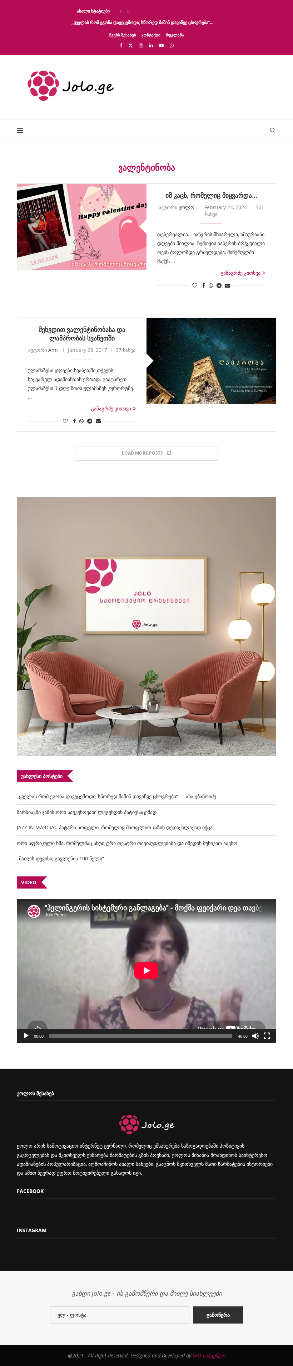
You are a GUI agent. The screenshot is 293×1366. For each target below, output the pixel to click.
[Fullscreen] (266, 1035)
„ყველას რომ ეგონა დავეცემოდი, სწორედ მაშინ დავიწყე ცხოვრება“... (142, 22)
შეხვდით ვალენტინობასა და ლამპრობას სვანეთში (82, 333)
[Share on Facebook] (203, 285)
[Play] (26, 1035)
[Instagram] (141, 45)
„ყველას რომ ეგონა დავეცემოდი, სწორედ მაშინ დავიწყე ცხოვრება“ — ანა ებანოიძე (116, 796)
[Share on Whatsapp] (211, 285)
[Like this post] (194, 285)
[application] (146, 971)
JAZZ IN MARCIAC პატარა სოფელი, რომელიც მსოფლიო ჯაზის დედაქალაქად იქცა (115, 827)
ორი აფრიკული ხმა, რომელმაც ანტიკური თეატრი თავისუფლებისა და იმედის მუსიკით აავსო (127, 843)
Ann (53, 349)
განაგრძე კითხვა (240, 272)
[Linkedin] (151, 45)
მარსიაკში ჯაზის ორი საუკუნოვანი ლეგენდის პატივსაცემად (87, 812)
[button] (121, 11)
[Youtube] (161, 45)
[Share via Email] (227, 285)
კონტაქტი (150, 34)
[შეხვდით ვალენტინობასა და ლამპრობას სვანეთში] (211, 361)
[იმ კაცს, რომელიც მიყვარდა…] (81, 227)
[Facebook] (121, 45)
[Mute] (255, 1035)
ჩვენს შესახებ (122, 34)
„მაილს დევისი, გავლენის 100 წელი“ (60, 858)
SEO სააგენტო (209, 1355)
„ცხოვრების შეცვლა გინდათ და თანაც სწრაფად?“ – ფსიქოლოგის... (140, 11)
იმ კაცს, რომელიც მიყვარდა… (211, 195)
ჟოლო (186, 207)
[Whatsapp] (172, 45)
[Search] (272, 130)
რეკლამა (175, 34)
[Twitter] (130, 45)
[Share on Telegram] (219, 285)
